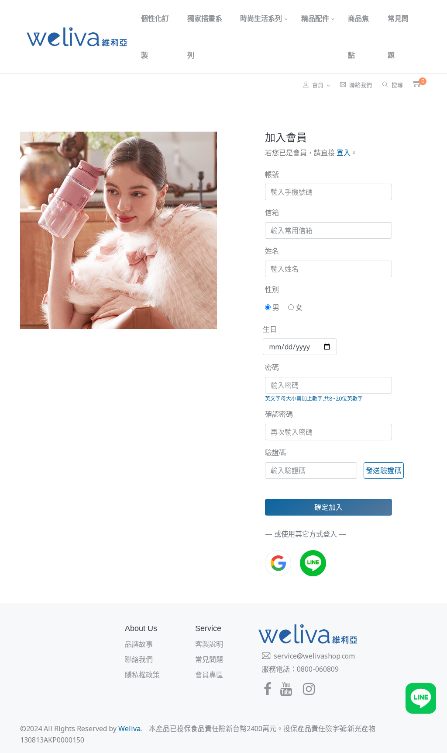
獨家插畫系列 (204, 37)
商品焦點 (358, 37)
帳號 (272, 174)
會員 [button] (318, 85)
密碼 (272, 367)
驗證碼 (275, 452)
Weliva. (130, 728)
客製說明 (209, 644)
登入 (343, 152)
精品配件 (315, 18)
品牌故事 (139, 644)
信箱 (272, 212)
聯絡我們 (360, 85)
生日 (270, 329)
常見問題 (398, 37)
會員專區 (209, 675)
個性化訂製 (155, 37)
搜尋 (397, 85)
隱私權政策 (142, 675)
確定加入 (328, 507)
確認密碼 (279, 414)
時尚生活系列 (261, 18)
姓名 (272, 251)
